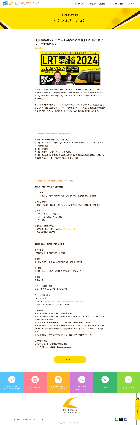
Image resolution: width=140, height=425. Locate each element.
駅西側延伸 (92, 4)
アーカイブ (131, 4)
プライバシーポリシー (40, 419)
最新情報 (102, 4)
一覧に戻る (70, 359)
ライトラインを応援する (117, 4)
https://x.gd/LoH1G (66, 229)
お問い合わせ (27, 419)
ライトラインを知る (78, 4)
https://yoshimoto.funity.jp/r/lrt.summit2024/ (64, 301)
